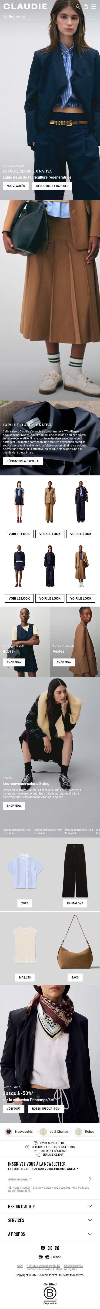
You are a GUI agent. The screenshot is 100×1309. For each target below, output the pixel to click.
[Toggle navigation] (94, 6)
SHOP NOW (14, 662)
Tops (24, 903)
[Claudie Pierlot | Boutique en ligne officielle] (25, 6)
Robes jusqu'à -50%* (46, 1108)
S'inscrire (90, 1179)
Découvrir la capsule (52, 186)
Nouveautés (16, 186)
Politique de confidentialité (43, 1265)
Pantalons (75, 903)
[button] (77, 6)
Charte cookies (73, 1265)
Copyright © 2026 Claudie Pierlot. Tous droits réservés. (50, 1275)
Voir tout (13, 1108)
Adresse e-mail (18, 1179)
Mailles (25, 977)
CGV (20, 1265)
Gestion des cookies (39, 1269)
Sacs (75, 977)
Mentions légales (66, 1269)
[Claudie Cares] (50, 1293)
